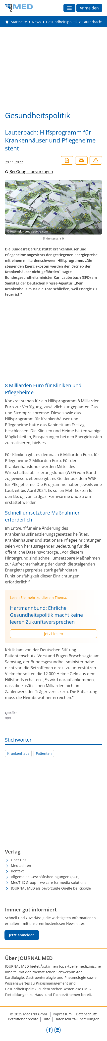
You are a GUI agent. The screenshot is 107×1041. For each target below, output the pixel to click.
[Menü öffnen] (69, 8)
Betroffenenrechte (23, 1019)
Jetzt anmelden (22, 935)
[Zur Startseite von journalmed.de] (19, 8)
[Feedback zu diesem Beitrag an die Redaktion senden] (96, 160)
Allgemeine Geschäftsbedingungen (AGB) (45, 876)
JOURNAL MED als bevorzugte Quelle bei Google (51, 888)
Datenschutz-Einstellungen (77, 1019)
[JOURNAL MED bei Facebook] (50, 1030)
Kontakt (17, 871)
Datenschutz (86, 1014)
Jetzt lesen (53, 633)
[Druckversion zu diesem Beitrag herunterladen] (67, 160)
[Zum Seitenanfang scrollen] (98, 1032)
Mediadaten (21, 865)
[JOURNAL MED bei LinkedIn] (57, 1030)
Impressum (62, 1014)
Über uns (18, 859)
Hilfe (46, 1019)
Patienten (44, 753)
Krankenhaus (18, 753)
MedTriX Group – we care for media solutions (48, 882)
